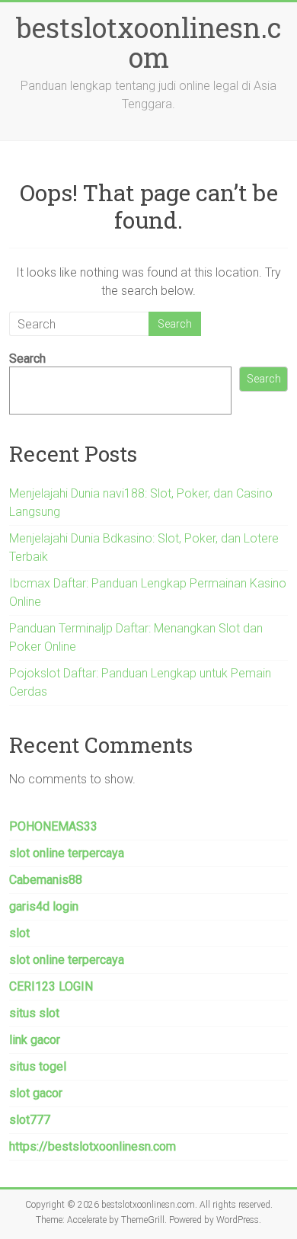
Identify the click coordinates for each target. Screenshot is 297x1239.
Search (27, 358)
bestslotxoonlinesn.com (148, 42)
